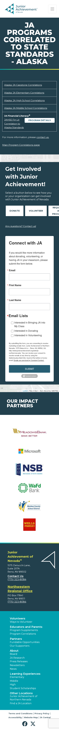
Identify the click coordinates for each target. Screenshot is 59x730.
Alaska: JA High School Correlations (24, 100)
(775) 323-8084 (17, 579)
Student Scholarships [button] (23, 688)
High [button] (13, 684)
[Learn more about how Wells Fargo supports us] (29, 526)
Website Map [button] (31, 717)
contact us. (42, 137)
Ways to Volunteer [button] (21, 621)
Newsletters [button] (17, 665)
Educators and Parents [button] (26, 627)
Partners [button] (16, 639)
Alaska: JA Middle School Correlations (25, 108)
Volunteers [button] (17, 618)
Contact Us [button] (15, 576)
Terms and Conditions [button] (20, 713)
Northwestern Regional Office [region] (20, 589)
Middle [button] (14, 680)
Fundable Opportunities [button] (24, 642)
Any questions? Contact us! (20, 226)
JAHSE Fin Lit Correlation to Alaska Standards (14, 123)
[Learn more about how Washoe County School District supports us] (29, 508)
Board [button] (13, 654)
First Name (15, 285)
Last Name (15, 300)
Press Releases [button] (19, 661)
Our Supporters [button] (19, 645)
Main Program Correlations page (21, 145)
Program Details (39, 120)
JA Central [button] (45, 717)
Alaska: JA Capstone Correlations (23, 85)
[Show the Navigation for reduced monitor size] (52, 9)
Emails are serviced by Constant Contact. (29, 360)
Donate (15, 210)
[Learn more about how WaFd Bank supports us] (29, 490)
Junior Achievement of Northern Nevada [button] (23, 698)
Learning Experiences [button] (25, 673)
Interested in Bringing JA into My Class (29, 324)
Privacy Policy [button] (41, 713)
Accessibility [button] (15, 717)
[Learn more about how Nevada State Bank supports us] (29, 471)
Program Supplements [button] (24, 630)
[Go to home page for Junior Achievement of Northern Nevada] (21, 9)
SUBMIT (29, 369)
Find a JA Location (20, 703)
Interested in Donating (26, 330)
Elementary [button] (17, 677)
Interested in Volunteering (28, 335)
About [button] (14, 650)
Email (12, 270)
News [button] (13, 668)
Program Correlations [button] (23, 633)
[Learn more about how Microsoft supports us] (29, 453)
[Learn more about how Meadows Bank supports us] (29, 435)
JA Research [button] (17, 657)
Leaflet (25, 391)
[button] (25, 724)
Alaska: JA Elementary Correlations (24, 92)
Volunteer (36, 210)
